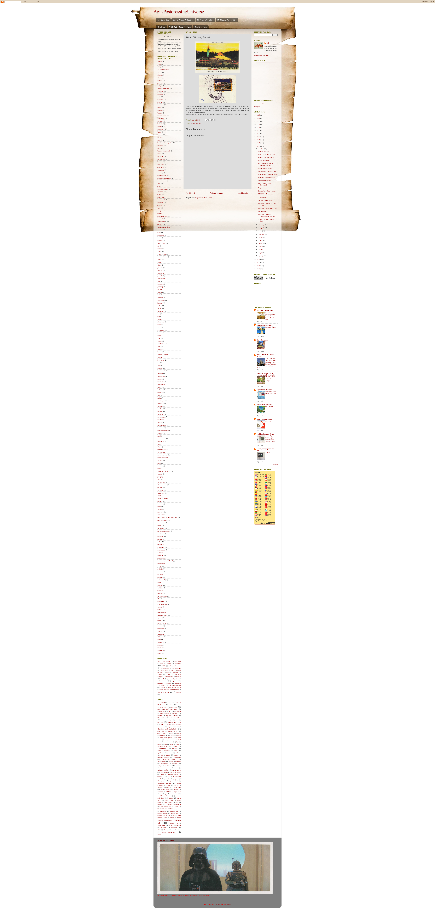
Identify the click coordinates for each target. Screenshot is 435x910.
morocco (160, 422)
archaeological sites (170, 709)
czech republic (162, 216)
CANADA (268, 421)
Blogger (228, 904)
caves (168, 724)
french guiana (161, 254)
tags (176, 802)
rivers (167, 787)
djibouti (159, 224)
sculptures (168, 792)
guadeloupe (161, 278)
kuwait (159, 357)
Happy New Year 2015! (265, 160)
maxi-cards (169, 677)
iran (158, 314)
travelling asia (174, 811)
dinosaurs (178, 733)
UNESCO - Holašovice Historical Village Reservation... (265, 196)
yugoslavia (160, 642)
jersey (159, 338)
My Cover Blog (163, 20)
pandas (168, 779)
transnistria (160, 601)
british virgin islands (163, 151)
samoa (159, 526)
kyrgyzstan (160, 360)
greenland (160, 273)
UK (158, 67)
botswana (160, 146)
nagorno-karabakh (163, 430)
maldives (160, 393)
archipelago (161, 711)
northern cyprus (162, 455)
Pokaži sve (275, 464)
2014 (258, 146)
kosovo (159, 352)
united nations (161, 623)
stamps (171, 798)
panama (159, 474)
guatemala (160, 284)
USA (159, 72)
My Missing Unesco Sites (226, 20)
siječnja (261, 256)
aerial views (163, 707)
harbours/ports (162, 746)
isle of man (160, 322)
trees (165, 817)
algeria (159, 78)
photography (161, 781)
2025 (258, 115)
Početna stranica (216, 192)
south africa (161, 558)
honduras (160, 297)
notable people (176, 772)
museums (178, 766)
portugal (160, 490)
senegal (159, 539)
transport (163, 811)
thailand (160, 593)
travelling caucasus (162, 813)
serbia (159, 542)
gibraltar (160, 268)
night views (164, 772)
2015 (258, 143)
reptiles (174, 681)
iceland (159, 306)
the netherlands (162, 596)
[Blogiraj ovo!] (208, 120)
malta (159, 398)
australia (160, 99)
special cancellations (164, 796)
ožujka (261, 249)
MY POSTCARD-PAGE (265, 310)
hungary (160, 303)
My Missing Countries (205, 20)
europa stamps (176, 668)
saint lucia (160, 515)
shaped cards (177, 792)
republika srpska (162, 498)
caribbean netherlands (164, 178)
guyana (159, 292)
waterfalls (174, 828)
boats (171, 718)
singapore (160, 547)
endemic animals (165, 668)
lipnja (261, 240)
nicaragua (160, 441)
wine (173, 830)
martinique (160, 401)
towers (176, 807)
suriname (160, 572)
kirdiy (168, 672)
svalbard (160, 574)
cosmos (169, 663)
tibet (158, 599)
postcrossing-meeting (164, 783)
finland (159, 249)
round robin (165, 789)
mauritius (160, 403)
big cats (168, 716)
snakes (169, 683)
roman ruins (177, 787)
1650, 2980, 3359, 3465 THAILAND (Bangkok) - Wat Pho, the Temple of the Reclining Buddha (266, 363)
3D (158, 702)
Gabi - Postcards (262, 340)
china (159, 186)
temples (159, 804)
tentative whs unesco (174, 804)
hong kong (160, 300)
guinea (159, 289)
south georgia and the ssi (165, 561)
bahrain (159, 113)
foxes (171, 744)
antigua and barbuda (163, 89)
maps (168, 674)
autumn (174, 713)
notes (162, 774)
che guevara (170, 727)
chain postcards (176, 724)
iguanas (175, 746)
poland (159, 488)
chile (159, 184)
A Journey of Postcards (264, 390)
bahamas (160, 110)
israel (159, 325)
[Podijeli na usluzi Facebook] (212, 120)
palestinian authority (163, 471)
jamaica (159, 333)
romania (160, 504)
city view (160, 731)
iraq (158, 317)
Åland (159, 653)
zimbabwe (160, 650)
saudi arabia (161, 534)
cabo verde (160, 164)
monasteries (161, 761)
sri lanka (160, 569)
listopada (262, 228)
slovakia (160, 553)
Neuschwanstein (270, 342)
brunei (193, 123)
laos (158, 363)
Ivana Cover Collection (264, 419)
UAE (159, 64)
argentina (160, 91)
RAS (170, 702)
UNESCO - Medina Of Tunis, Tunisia (267, 204)
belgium (160, 129)
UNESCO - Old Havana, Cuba (267, 208)
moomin (171, 761)
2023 (258, 121)
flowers (159, 744)
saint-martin (161, 523)
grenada (159, 276)
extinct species (164, 670)
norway (159, 460)
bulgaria (160, 156)
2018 (258, 137)
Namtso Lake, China (264, 180)
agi (268, 43)
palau (159, 468)
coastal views (172, 731)
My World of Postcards (264, 404)
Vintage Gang (262, 211)
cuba (158, 208)
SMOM (159, 61)
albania (159, 75)
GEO (163, 702)
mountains (164, 763)
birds (176, 716)
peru (158, 479)
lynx (162, 755)
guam (159, 281)
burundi (159, 162)
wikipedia (257, 107)
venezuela (160, 634)
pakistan (160, 466)
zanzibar (160, 648)
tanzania (160, 591)
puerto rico (160, 493)
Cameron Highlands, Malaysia (267, 174)
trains (179, 809)
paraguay (160, 477)
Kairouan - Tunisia (270, 327)
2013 (258, 260)
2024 (258, 118)
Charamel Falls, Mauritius (266, 177)
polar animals (174, 781)
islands (174, 748)
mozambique (161, 425)
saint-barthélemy (162, 520)
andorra (159, 80)
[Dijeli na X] (210, 120)
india (159, 308)
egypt (159, 232)
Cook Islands (269, 406)
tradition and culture (165, 809)
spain (159, 566)
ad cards (178, 705)
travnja (261, 246)
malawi (159, 387)
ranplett (217, 904)
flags (177, 742)
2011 (258, 266)
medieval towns (169, 759)
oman (159, 463)
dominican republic (163, 227)
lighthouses (161, 753)
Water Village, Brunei (265, 168)
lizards (159, 674)
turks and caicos (162, 615)
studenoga (262, 225)
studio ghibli (169, 800)
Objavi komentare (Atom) (203, 198)
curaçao (159, 211)
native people (162, 681)
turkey (159, 610)
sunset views (168, 802)
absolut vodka (177, 661)
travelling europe (174, 813)
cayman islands (162, 181)
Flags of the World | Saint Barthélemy (270, 392)
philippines (160, 482)
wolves (179, 830)
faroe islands (161, 243)
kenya (159, 346)
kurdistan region (162, 355)
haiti (158, 295)
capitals (160, 722)
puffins (168, 785)
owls (169, 776)
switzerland (161, 580)
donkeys (178, 663)
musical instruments (165, 768)
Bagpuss (260, 188)
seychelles (160, 544)
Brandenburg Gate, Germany (267, 191)
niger (159, 444)
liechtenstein (161, 371)
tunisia (159, 607)
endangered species (174, 666)
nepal (159, 436)
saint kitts (160, 512)
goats (177, 744)
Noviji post (190, 192)
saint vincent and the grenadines (167, 517)
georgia (159, 262)
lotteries (178, 753)
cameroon (160, 170)
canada (159, 173)
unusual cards (174, 823)
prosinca (261, 149)
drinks (164, 666)
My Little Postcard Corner (265, 434)
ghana (159, 265)
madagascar (161, 384)
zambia (159, 645)
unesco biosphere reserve (174, 687)
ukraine (159, 621)
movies (178, 677)
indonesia (160, 311)
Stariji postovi (243, 192)
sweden (159, 577)
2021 (258, 127)
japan (159, 335)
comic (159, 733)
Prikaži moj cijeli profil (261, 55)
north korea (161, 452)
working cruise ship (168, 832)
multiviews (168, 766)
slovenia (160, 555)
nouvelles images (173, 774)
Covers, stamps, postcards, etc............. (265, 450)
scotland (160, 536)
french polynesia (162, 257)
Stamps (267, 452)
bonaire (159, 140)
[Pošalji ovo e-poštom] (206, 120)
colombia (160, 192)
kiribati (159, 349)
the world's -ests (166, 807)
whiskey (178, 692)
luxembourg (161, 376)
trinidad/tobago (162, 604)
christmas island (162, 189)
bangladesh (160, 118)
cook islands (161, 200)
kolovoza (262, 234)
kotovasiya (175, 672)
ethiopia (160, 240)
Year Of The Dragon (163, 661)
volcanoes (164, 828)
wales (159, 639)
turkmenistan (161, 612)
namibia (160, 433)
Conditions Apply (201, 27)
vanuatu (159, 631)
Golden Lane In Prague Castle (267, 171)
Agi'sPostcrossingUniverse (178, 11)
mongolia (160, 414)
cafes (177, 720)
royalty (176, 789)
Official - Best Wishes (265, 201)
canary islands (161, 175)
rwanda (159, 509)
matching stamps (163, 757)
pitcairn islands (162, 485)
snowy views (174, 794)
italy (158, 327)
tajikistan (160, 588)
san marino (160, 528)
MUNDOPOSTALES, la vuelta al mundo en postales (266, 374)
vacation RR (161, 825)
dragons (173, 735)
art (169, 711)
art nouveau (177, 711)
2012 (258, 263)
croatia (159, 205)
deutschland (161, 222)
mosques (198, 123)
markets (176, 755)
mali (158, 395)
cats (162, 724)
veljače (261, 253)
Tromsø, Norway (263, 151)
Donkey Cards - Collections (183, 20)
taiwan (159, 585)
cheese (177, 727)
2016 (258, 140)
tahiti (159, 582)
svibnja (261, 243)
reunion (159, 501)
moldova (160, 409)
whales (159, 830)
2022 (258, 124)
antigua (159, 86)
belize (159, 132)
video (170, 825)
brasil (159, 148)
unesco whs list (259, 104)
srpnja (261, 237)
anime (161, 663)
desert (171, 733)
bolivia (159, 137)
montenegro (161, 417)
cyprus (159, 213)
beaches (159, 716)
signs (165, 794)
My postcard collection (264, 325)
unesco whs (163, 692)
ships (160, 794)
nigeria (159, 447)
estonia (159, 238)
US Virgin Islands (163, 69)
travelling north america (163, 815)
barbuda (160, 124)
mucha (163, 679)
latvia (159, 365)
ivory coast (160, 330)
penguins (175, 779)
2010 (258, 269)
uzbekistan (160, 629)
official (160, 776)
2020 (258, 130)
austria (159, 102)
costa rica (160, 202)
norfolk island (161, 450)
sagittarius (160, 683)
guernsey (160, 287)
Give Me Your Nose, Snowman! (264, 184)
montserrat (160, 420)
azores (159, 107)
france (159, 251)
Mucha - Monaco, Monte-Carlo (266, 220)
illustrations (161, 748)
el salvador (160, 235)
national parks (173, 679)
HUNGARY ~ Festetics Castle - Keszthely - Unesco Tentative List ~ (270, 316)
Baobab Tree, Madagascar (266, 157)
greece (159, 270)
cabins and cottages (166, 720)
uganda (159, 618)
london (171, 753)
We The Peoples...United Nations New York (265, 164)
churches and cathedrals (166, 729)
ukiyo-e (163, 687)
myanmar (160, 428)
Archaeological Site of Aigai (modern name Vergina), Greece (270, 439)
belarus (159, 127)
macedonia (160, 382)
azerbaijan (160, 105)
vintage (178, 825)
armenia (160, 94)
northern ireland (162, 458)
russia (159, 506)
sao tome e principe (163, 531)
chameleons (162, 727)
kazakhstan (160, 344)
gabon (159, 260)
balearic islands (162, 116)
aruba (159, 97)
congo (159, 194)
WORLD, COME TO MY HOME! (265, 356)
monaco (159, 411)
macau (159, 379)
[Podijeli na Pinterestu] (214, 120)
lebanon (159, 368)
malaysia (160, 390)
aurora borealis (164, 713)
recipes (176, 785)
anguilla (160, 83)
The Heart (161, 27)
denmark (160, 219)
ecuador (159, 230)
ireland (159, 319)
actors (171, 705)
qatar (159, 496)
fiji (158, 246)
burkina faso (161, 159)
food (172, 670)
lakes (175, 751)
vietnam (160, 637)
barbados (160, 121)
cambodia (160, 167)
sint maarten (161, 550)
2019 (258, 134)
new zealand (161, 439)
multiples (159, 766)
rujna (260, 231)
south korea (161, 563)
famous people (168, 742)
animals (174, 707)
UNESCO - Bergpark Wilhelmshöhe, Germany (267, 215)
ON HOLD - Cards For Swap (180, 27)
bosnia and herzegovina (164, 143)
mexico (159, 406)
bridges (178, 718)
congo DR (160, 197)
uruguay (160, 626)
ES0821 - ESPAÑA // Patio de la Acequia (270, 379)
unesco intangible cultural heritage (169, 689)
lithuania (160, 373)
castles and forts (174, 722)
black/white (161, 718)
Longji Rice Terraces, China (267, 154)
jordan (159, 341)
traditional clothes (175, 685)
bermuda (160, 135)
